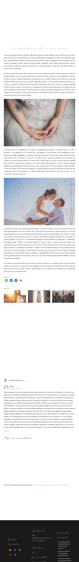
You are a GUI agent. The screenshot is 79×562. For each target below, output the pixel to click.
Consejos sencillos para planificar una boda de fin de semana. (64, 545)
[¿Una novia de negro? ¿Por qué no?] (63, 296)
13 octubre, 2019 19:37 (15, 389)
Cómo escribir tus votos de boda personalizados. (64, 553)
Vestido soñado (31, 306)
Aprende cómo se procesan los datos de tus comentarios (50, 485)
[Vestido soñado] (39, 296)
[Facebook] (15, 550)
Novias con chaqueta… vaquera (11, 306)
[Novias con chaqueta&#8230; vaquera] (15, 296)
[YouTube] (10, 554)
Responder (6, 431)
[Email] (10, 550)
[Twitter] (19, 550)
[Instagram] (15, 554)
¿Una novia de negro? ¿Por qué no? (60, 306)
